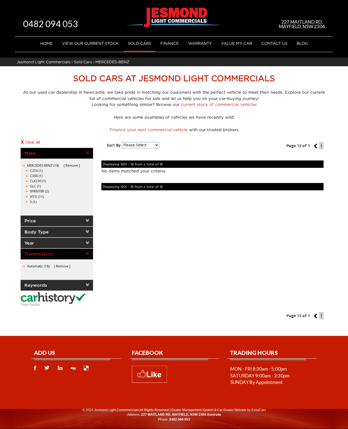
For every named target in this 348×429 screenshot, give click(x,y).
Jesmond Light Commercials (43, 62)
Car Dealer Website (231, 410)
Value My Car (236, 43)
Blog (302, 43)
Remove (72, 165)
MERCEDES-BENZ (112, 62)
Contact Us (274, 43)
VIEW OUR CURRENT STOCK (90, 43)
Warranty (200, 43)
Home (46, 43)
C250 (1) (36, 170)
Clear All (32, 142)
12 (316, 145)
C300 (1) (36, 176)
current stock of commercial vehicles (219, 104)
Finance (169, 43)
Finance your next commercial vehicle (149, 129)
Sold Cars (139, 43)
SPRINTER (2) (39, 191)
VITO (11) (37, 196)
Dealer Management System (192, 410)
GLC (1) (35, 186)
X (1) (33, 202)
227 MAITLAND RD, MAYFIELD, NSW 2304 (302, 24)
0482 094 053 (50, 23)
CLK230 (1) (38, 181)
